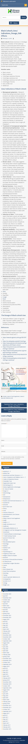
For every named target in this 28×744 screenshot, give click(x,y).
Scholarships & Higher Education (11, 563)
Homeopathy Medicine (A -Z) (10, 528)
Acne (4, 291)
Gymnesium (6, 516)
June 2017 (5, 717)
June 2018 (5, 694)
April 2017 (5, 721)
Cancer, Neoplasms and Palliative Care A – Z (14, 477)
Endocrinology (6, 493)
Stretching (5, 573)
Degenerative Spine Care (9, 483)
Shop (4, 567)
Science (5, 565)
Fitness (5, 508)
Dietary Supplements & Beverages (11, 487)
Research (5, 557)
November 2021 (7, 617)
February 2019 (6, 678)
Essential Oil (6, 502)
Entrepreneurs (6, 498)
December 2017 (7, 705)
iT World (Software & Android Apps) (12, 534)
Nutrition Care (6, 547)
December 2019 (7, 658)
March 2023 (6, 605)
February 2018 (6, 701)
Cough (5, 297)
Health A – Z (6, 522)
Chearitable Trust (7, 481)
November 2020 (7, 637)
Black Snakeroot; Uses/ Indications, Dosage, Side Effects (14, 410)
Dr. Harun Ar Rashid (8, 489)
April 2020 (5, 650)
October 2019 (6, 662)
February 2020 (6, 654)
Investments (6, 532)
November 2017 (7, 707)
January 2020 (6, 656)
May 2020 (5, 648)
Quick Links (5, 5)
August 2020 (6, 643)
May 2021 (5, 625)
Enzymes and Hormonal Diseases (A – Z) (13, 500)
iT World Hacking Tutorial (9, 536)
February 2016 (6, 727)
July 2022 (5, 609)
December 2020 (7, 635)
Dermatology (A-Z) (8, 485)
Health (4, 520)
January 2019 (6, 680)
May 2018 (5, 695)
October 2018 (6, 686)
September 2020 (7, 641)
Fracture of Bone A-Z (8, 512)
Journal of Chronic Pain (9, 538)
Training (5, 575)
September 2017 (7, 711)
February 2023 (6, 607)
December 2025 (7, 594)
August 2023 (6, 601)
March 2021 (6, 629)
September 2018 (7, 688)
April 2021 (5, 627)
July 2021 (5, 621)
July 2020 (5, 645)
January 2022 (6, 613)
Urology (5, 583)
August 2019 (6, 666)
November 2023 (7, 598)
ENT (4, 495)
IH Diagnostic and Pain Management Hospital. (14, 530)
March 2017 (6, 723)
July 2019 (5, 668)
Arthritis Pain (6, 473)
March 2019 (6, 676)
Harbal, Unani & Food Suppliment (11, 396)
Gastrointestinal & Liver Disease (11, 514)
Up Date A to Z (7, 581)
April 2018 (5, 697)
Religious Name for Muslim (10, 555)
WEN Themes (15, 742)
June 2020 (5, 647)
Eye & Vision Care (7, 506)
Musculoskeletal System (9, 542)
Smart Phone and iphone (9, 571)
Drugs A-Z (5, 491)
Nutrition (5, 545)
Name (2, 440)
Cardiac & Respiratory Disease (10, 479)
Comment (4, 423)
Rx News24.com (7, 561)
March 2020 (6, 652)
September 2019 (7, 664)
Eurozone (5, 504)
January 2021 (6, 633)
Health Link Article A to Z (9, 524)
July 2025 (5, 596)
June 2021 (5, 623)
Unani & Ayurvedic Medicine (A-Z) (11, 577)
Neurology (5, 544)
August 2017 (6, 713)
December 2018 (7, 682)
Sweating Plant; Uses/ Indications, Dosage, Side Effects (14, 405)
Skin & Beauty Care (8, 569)
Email (2, 446)
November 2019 (7, 660)
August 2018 (6, 690)
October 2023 (6, 600)
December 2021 (7, 615)
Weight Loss (6, 585)
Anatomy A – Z (7, 471)
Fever (4, 299)
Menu (16, 23)
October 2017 (6, 709)
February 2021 (6, 631)
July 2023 (5, 603)
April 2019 (5, 674)
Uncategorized (6, 579)
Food (4, 510)
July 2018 (5, 692)
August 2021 (6, 619)
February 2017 (6, 725)
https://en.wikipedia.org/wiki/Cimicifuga (14, 341)
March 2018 (6, 699)
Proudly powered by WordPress (11, 740)
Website (3, 451)
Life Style (5, 540)
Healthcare (6, 526)
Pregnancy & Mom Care (9, 553)
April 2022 (5, 611)
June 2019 (5, 670)
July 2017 (5, 715)
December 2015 (7, 729)
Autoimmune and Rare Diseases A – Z (12, 475)
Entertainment (6, 497)
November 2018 (7, 684)
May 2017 (5, 719)
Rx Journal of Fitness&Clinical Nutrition (12, 559)
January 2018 (6, 703)
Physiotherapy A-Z (7, 551)
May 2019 (5, 672)
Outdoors (5, 549)
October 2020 (6, 639)
